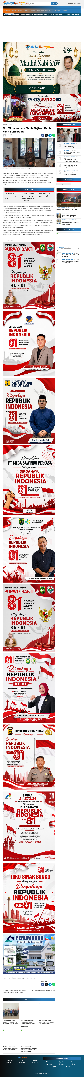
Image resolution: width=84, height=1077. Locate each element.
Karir (22, 1060)
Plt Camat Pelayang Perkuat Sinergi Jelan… (71, 152)
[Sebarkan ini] (42, 135)
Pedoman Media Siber (28, 1065)
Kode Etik (9, 1060)
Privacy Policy (9, 1062)
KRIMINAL (73, 170)
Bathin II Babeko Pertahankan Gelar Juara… (70, 223)
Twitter (62, 1062)
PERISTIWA (73, 143)
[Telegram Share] (50, 135)
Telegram (56, 1067)
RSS (69, 1067)
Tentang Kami (34, 1062)
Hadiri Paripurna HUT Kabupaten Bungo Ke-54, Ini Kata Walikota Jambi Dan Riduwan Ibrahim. (29, 1049)
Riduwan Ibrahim (31, 978)
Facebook (50, 1062)
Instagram (75, 1062)
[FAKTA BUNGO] (16, 3)
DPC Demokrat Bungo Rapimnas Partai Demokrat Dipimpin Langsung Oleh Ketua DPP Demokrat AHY (15, 990)
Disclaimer (22, 1062)
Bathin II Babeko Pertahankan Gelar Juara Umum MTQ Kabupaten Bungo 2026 (26, 14)
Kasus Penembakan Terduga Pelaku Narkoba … (71, 147)
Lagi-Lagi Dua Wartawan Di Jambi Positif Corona (43, 989)
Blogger (62, 1064)
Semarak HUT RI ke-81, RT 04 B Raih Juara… (67, 210)
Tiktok (75, 1064)
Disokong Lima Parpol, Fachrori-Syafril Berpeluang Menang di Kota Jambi (10, 1048)
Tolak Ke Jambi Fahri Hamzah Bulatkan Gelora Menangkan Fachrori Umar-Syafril (10, 1023)
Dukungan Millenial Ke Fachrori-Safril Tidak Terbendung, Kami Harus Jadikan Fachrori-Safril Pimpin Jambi (28, 197)
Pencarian (54, 3)
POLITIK (69, 163)
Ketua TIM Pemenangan (19, 978)
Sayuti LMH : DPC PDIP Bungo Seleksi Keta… (70, 166)
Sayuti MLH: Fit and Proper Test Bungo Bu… (71, 255)
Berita (65, 143)
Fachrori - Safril (7, 978)
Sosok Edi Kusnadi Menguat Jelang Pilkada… (70, 261)
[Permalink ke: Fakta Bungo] (4, 135)
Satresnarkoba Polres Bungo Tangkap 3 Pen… (70, 173)
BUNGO (68, 143)
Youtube (50, 1064)
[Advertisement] (42, 30)
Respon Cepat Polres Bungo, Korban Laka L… (71, 160)
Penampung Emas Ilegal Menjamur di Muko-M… (69, 216)
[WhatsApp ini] (53, 135)
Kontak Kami (15, 1065)
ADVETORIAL (59, 207)
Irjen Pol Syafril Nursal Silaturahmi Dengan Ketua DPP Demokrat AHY (45, 195)
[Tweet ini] (46, 135)
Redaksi (34, 1060)
